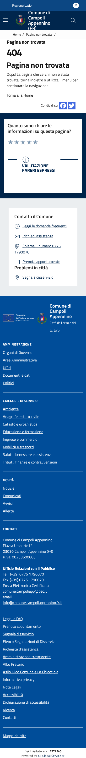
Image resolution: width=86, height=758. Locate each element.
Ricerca (9, 710)
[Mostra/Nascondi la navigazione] (6, 20)
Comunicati (12, 496)
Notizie (8, 488)
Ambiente (11, 409)
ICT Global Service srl (51, 755)
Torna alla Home (20, 95)
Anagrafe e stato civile (21, 416)
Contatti (9, 717)
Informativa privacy (18, 679)
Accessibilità (13, 694)
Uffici (7, 367)
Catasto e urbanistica (20, 424)
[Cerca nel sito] (73, 20)
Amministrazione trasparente (27, 657)
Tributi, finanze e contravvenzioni (30, 462)
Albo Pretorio (13, 664)
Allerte (8, 511)
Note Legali (12, 687)
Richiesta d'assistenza (20, 649)
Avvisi (8, 503)
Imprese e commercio (20, 439)
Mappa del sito (14, 736)
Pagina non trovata (39, 34)
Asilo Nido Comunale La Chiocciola (30, 672)
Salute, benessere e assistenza (28, 454)
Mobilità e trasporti (18, 447)
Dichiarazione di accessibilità (26, 702)
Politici (8, 383)
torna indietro (32, 80)
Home (17, 34)
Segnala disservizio (18, 634)
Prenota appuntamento (22, 626)
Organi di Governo (17, 352)
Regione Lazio (21, 5)
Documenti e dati (17, 375)
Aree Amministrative (20, 360)
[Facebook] (63, 105)
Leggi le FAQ (13, 619)
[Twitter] (71, 105)
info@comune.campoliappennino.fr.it (32, 602)
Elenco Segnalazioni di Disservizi (29, 641)
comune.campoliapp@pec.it (25, 591)
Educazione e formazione (23, 432)
